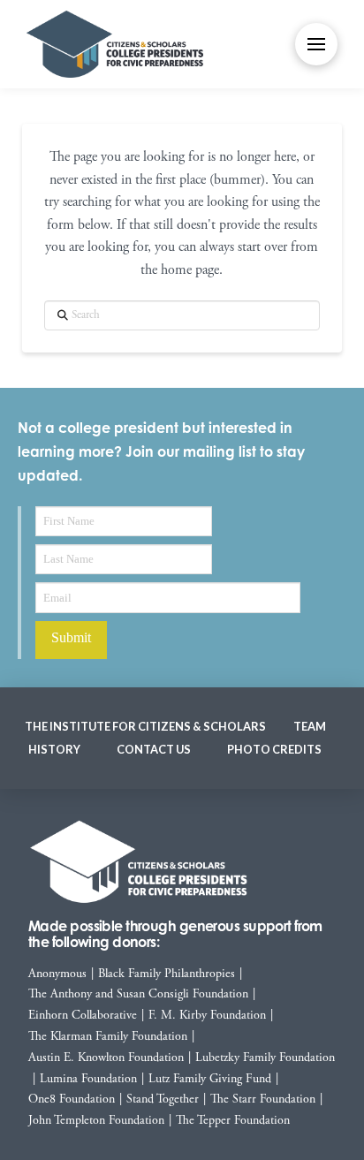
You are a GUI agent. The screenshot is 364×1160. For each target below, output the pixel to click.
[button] (316, 44)
